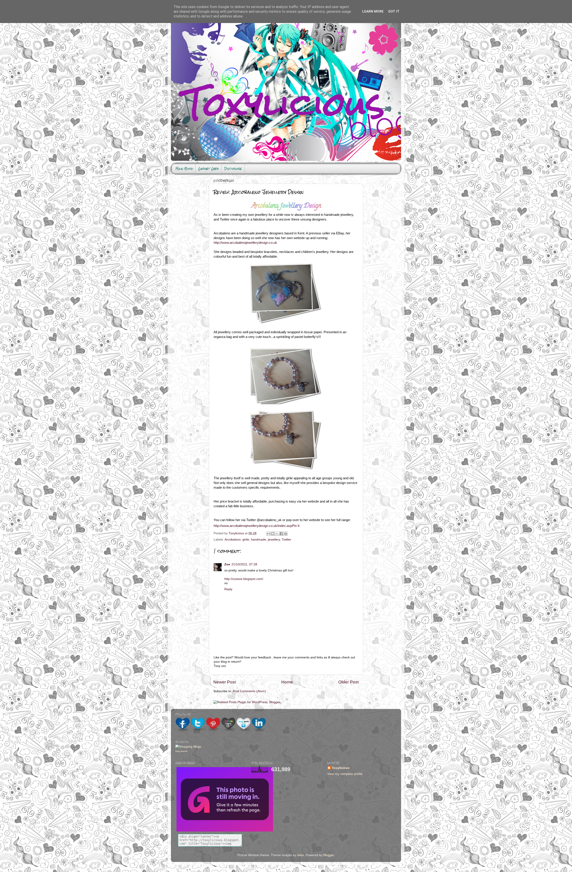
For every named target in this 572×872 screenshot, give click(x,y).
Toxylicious (237, 533)
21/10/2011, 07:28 (244, 564)
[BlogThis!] (273, 533)
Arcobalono (233, 539)
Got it (394, 11)
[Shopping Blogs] (188, 746)
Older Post (348, 682)
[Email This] (268, 533)
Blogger (328, 855)
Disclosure (233, 168)
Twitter (286, 539)
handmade (258, 539)
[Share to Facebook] (281, 533)
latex (300, 855)
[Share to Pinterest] (285, 533)
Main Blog (184, 168)
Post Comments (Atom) (249, 691)
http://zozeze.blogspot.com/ (243, 579)
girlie (245, 539)
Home (287, 682)
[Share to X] (277, 533)
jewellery (274, 539)
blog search (181, 751)
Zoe (227, 564)
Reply (228, 589)
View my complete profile (345, 774)
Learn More (373, 11)
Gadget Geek (208, 168)
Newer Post (224, 682)
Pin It (295, 526)
